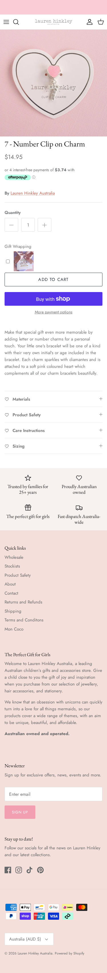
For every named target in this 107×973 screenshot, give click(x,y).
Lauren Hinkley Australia (33, 193)
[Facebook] (8, 870)
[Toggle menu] (6, 22)
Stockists (12, 566)
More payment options (53, 312)
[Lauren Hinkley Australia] (53, 21)
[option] (53, 83)
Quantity (13, 213)
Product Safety (18, 575)
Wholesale (14, 557)
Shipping (13, 611)
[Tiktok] (29, 870)
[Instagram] (18, 870)
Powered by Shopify (69, 953)
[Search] (19, 22)
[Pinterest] (40, 870)
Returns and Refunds (23, 602)
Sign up (20, 812)
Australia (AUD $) (25, 939)
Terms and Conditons (24, 620)
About (10, 584)
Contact (11, 593)
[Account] (88, 22)
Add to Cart (53, 279)
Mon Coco (14, 629)
